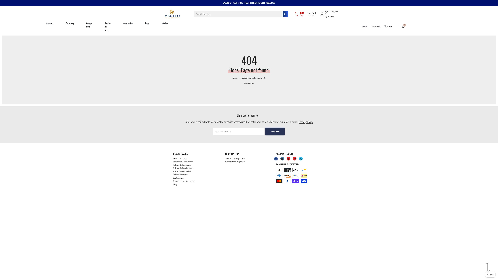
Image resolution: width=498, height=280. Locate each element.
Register (335, 11)
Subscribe (275, 131)
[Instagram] (282, 158)
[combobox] (238, 14)
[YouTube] (294, 158)
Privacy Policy (306, 121)
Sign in (326, 12)
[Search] (241, 14)
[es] (396, 26)
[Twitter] (301, 158)
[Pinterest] (288, 158)
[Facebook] (276, 158)
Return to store (249, 83)
